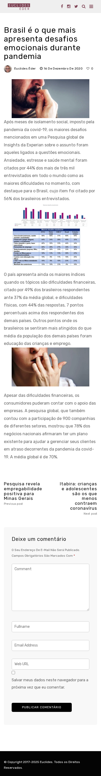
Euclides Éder (25, 68)
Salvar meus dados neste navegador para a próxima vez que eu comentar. (50, 684)
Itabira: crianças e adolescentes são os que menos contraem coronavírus (78, 498)
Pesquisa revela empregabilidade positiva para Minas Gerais (22, 493)
